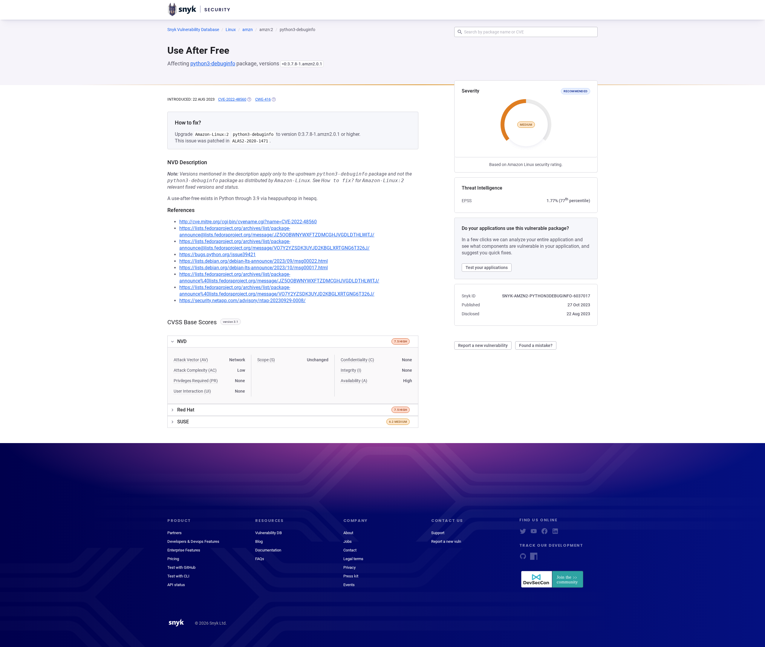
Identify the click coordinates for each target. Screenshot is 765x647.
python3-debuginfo (212, 63)
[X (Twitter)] (523, 533)
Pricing (173, 559)
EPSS (467, 200)
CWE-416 (263, 99)
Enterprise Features (183, 550)
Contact (350, 550)
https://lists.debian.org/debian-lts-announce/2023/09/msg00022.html (253, 261)
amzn (247, 29)
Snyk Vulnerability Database (193, 29)
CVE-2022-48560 (232, 99)
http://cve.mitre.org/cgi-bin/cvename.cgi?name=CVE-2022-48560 (248, 222)
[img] (249, 99)
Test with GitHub (181, 567)
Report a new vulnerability (483, 345)
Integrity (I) (351, 370)
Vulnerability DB (268, 533)
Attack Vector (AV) (191, 359)
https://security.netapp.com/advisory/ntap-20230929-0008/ (242, 300)
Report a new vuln (446, 541)
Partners (174, 533)
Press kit (350, 576)
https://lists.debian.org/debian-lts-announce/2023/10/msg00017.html (253, 268)
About (348, 533)
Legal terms (353, 559)
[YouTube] (533, 533)
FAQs (259, 559)
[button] (293, 341)
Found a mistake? (536, 345)
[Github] (523, 558)
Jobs (347, 541)
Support (437, 533)
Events (349, 585)
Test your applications (487, 267)
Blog (259, 541)
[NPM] (533, 558)
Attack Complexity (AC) (195, 370)
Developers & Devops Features (193, 541)
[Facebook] (544, 533)
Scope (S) (266, 359)
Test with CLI (178, 576)
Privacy (349, 567)
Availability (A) (354, 380)
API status (176, 585)
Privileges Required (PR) (196, 380)
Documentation (268, 550)
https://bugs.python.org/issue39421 (217, 254)
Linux (231, 29)
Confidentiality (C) (357, 359)
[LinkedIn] (555, 533)
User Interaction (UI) (192, 391)
